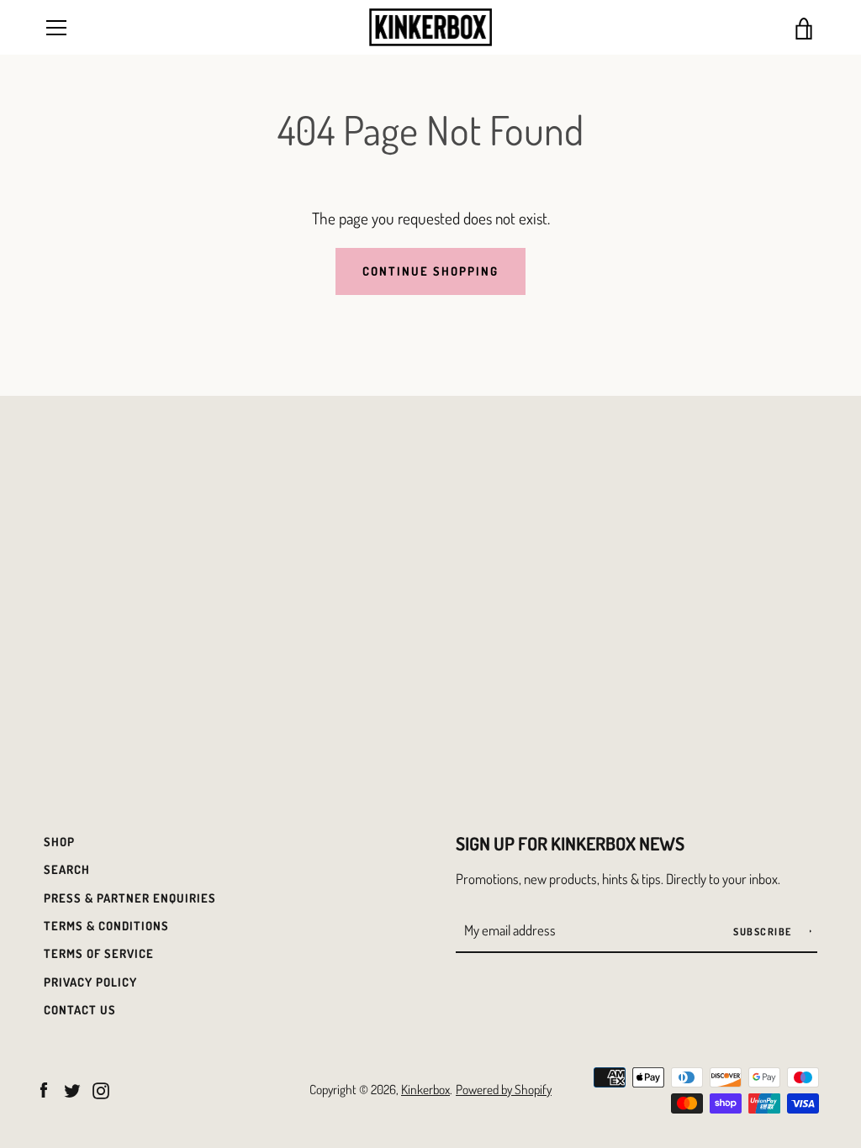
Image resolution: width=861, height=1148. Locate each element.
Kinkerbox (425, 1089)
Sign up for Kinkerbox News (570, 843)
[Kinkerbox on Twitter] (72, 1087)
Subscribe (764, 931)
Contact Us (80, 1009)
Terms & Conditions (106, 925)
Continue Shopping (430, 270)
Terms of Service (99, 953)
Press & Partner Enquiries (130, 897)
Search (67, 869)
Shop (59, 841)
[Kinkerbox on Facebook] (43, 1087)
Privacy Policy (90, 981)
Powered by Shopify (504, 1089)
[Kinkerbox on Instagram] (100, 1087)
